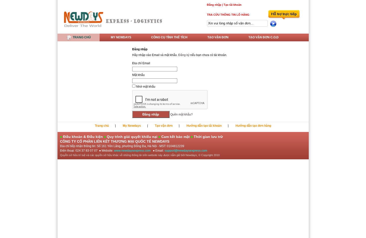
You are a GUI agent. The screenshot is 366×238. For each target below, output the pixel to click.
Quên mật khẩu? (181, 114)
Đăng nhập (214, 4)
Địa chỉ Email (141, 63)
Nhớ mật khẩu (145, 86)
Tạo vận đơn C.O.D (263, 37)
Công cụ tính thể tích (169, 37)
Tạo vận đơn (218, 37)
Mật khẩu (138, 75)
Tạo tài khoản (233, 4)
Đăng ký (183, 55)
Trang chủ (81, 37)
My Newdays (121, 37)
